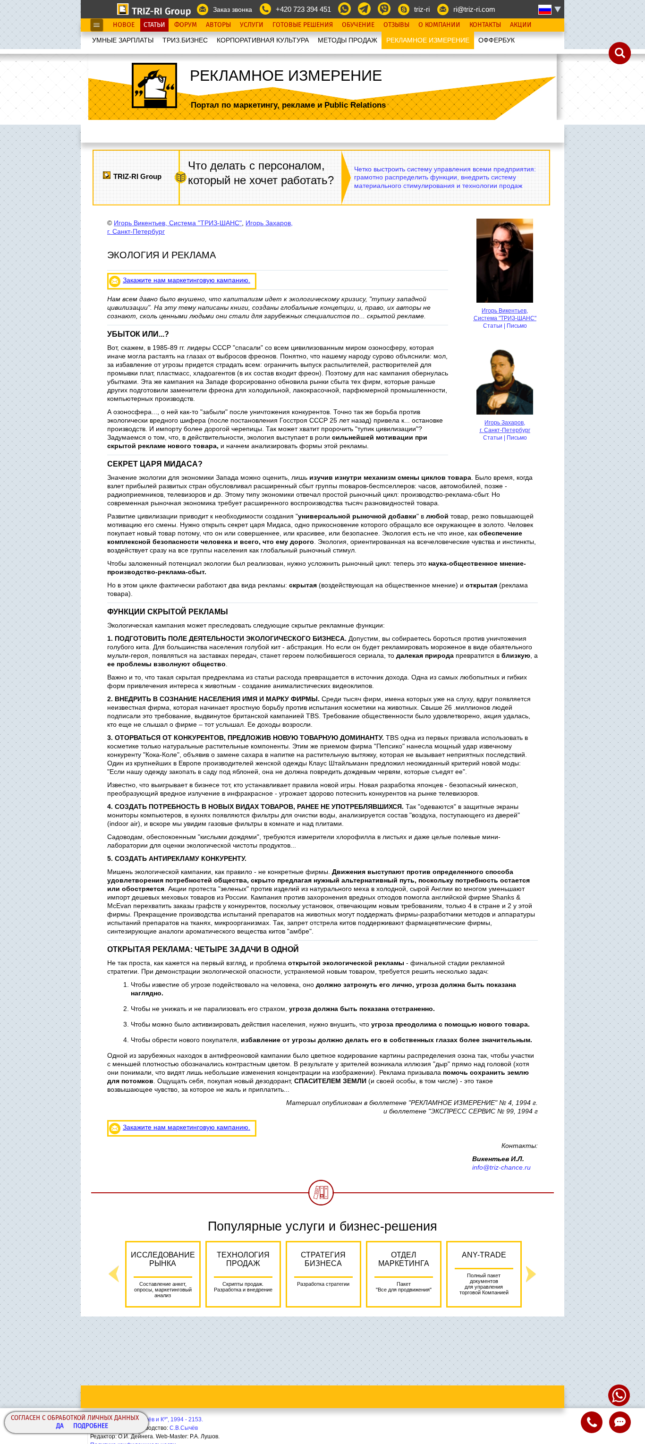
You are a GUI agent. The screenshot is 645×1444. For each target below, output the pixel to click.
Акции (521, 25)
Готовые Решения (302, 25)
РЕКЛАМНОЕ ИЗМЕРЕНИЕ (427, 40)
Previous (114, 1274)
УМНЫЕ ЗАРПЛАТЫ (122, 40)
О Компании (439, 25)
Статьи (154, 25)
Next (531, 1274)
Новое (124, 25)
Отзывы (396, 25)
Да (60, 1426)
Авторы (218, 25)
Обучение (358, 25)
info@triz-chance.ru (501, 1167)
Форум (185, 25)
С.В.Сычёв (184, 1428)
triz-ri (422, 9)
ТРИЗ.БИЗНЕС (185, 40)
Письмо (517, 326)
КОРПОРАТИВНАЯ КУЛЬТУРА (263, 40)
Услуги (251, 25)
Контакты (485, 25)
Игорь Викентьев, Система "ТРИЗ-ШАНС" (178, 223)
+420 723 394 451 (303, 9)
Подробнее (90, 1426)
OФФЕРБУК (496, 40)
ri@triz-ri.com (474, 9)
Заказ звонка (232, 9)
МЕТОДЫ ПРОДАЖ (347, 40)
